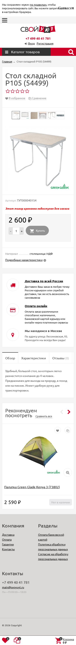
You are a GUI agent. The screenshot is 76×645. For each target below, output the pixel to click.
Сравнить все (43, 416)
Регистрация (45, 43)
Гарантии (8, 544)
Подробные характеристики (24, 260)
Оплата (7, 539)
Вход (31, 43)
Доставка (8, 534)
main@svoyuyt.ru (13, 587)
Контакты (8, 549)
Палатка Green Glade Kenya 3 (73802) (32, 487)
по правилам (38, 4)
